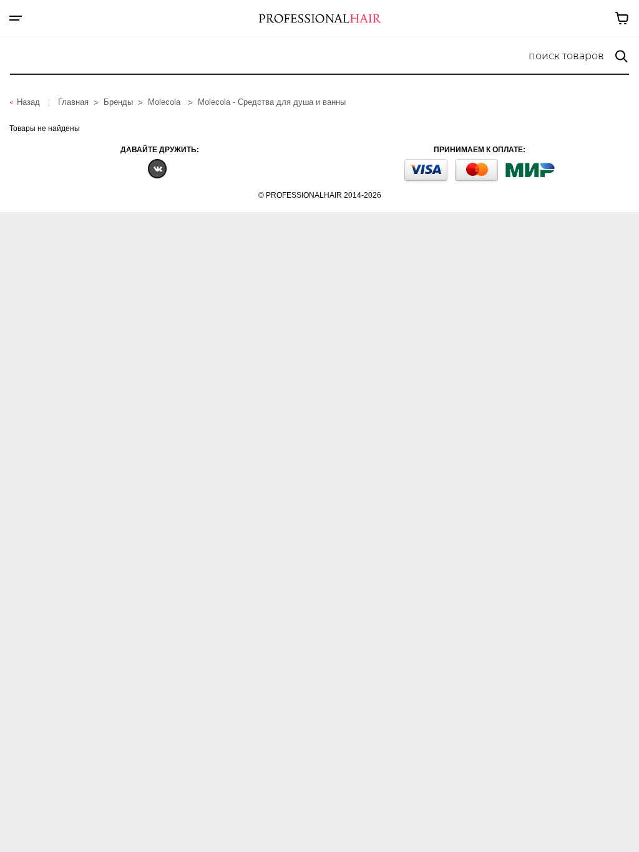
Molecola (165, 102)
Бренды (118, 102)
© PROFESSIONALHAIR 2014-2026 (319, 195)
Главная (73, 102)
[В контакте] (157, 168)
